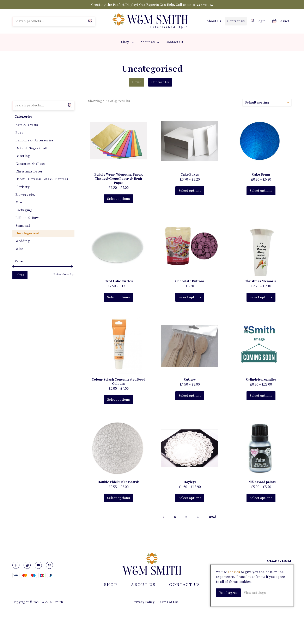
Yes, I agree (228, 592)
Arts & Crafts (27, 125)
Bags (19, 132)
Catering (23, 156)
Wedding (23, 241)
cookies (234, 572)
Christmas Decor (29, 171)
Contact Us (236, 21)
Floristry (23, 187)
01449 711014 (203, 4)
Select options (118, 198)
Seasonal (23, 225)
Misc (19, 202)
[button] (132, 42)
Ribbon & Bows (28, 218)
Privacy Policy (143, 602)
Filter (20, 275)
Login (261, 21)
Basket (284, 21)
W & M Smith (150, 21)
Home (136, 82)
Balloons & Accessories (34, 140)
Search (90, 21)
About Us (214, 21)
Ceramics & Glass (30, 163)
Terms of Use (168, 602)
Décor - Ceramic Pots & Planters (42, 179)
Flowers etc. (25, 194)
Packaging (24, 210)
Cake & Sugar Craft (32, 148)
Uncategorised (27, 233)
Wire (19, 249)
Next (212, 516)
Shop (125, 42)
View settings (255, 592)
